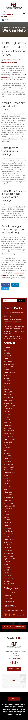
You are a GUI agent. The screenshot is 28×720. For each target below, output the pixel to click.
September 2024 (9, 406)
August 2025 (8, 375)
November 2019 (9, 556)
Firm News (7, 596)
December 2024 (9, 397)
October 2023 (8, 436)
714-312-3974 (7, 14)
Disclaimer (6, 709)
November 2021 (9, 500)
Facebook (6, 285)
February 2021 (8, 525)
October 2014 (8, 578)
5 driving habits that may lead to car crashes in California (14, 328)
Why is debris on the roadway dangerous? (14, 333)
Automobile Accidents (9, 62)
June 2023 (7, 447)
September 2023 (9, 439)
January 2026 (8, 361)
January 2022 (8, 495)
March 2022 (7, 489)
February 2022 (8, 492)
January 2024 (8, 428)
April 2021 (7, 520)
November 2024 (9, 400)
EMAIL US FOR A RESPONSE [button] (14, 627)
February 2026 (8, 358)
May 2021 (7, 517)
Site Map (15, 709)
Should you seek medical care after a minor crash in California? (13, 315)
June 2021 (7, 514)
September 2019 (9, 559)
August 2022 (8, 475)
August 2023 (8, 442)
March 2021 (7, 523)
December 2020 (9, 531)
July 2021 (7, 511)
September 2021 (9, 506)
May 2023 (7, 450)
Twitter (5, 288)
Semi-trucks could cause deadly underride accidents (13, 337)
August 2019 (8, 562)
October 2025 (8, 370)
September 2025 (9, 372)
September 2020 (9, 539)
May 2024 (7, 417)
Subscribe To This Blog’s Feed (14, 610)
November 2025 (9, 367)
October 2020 (8, 536)
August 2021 (8, 509)
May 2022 (7, 484)
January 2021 (8, 528)
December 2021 (9, 498)
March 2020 (7, 548)
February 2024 (8, 425)
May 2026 (7, 350)
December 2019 (9, 553)
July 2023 (7, 445)
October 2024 (8, 403)
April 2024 (7, 420)
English (6, 19)
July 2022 (7, 478)
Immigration (8, 598)
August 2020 (8, 542)
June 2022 (7, 481)
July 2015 (7, 567)
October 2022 (8, 470)
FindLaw (18, 714)
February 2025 (8, 392)
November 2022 (9, 467)
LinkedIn (15, 285)
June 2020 (7, 545)
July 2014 (7, 581)
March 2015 (7, 573)
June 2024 (7, 414)
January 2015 (8, 575)
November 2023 (9, 434)
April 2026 (7, 353)
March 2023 (7, 456)
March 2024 (7, 422)
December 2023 (9, 431)
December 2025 (9, 364)
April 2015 (7, 570)
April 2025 (7, 386)
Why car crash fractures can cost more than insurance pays (13, 322)
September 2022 (9, 473)
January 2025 (8, 395)
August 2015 (8, 564)
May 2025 (7, 383)
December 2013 (9, 584)
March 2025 (7, 389)
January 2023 (8, 461)
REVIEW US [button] (14, 699)
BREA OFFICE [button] (14, 669)
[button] (24, 13)
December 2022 (9, 464)
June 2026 (7, 347)
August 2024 (8, 409)
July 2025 (7, 378)
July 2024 (7, 411)
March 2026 (7, 356)
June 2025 (7, 381)
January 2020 (8, 550)
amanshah (7, 60)
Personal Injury (9, 601)
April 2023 (7, 453)
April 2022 (7, 486)
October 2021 (8, 503)
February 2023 (8, 459)
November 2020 (9, 534)
